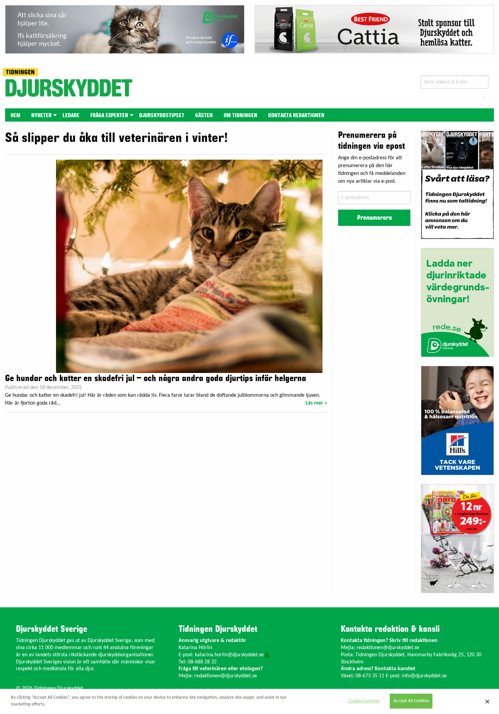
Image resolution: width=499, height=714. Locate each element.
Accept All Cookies (411, 701)
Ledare (70, 115)
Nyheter (41, 115)
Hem (15, 115)
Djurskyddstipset (161, 115)
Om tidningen (240, 115)
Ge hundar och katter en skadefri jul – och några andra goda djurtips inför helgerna (155, 378)
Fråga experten (109, 115)
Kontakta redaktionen (296, 115)
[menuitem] (15, 115)
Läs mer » (317, 403)
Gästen (204, 115)
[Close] (487, 701)
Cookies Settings (364, 701)
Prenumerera (374, 217)
